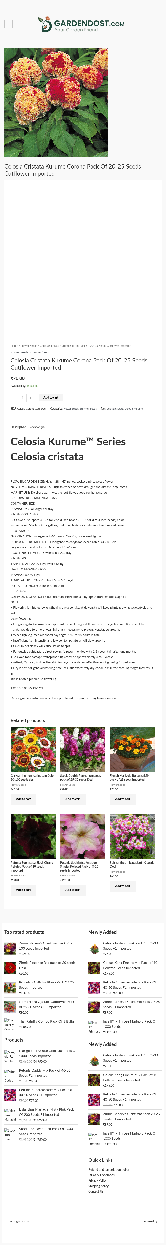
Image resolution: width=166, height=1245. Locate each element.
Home (14, 346)
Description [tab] (18, 427)
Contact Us (95, 1191)
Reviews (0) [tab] (37, 427)
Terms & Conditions (101, 1175)
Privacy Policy (97, 1180)
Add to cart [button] (23, 799)
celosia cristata (115, 408)
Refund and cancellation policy (108, 1169)
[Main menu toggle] (8, 24)
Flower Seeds (29, 346)
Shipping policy (98, 1186)
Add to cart (50, 397)
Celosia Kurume (134, 408)
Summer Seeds (40, 352)
